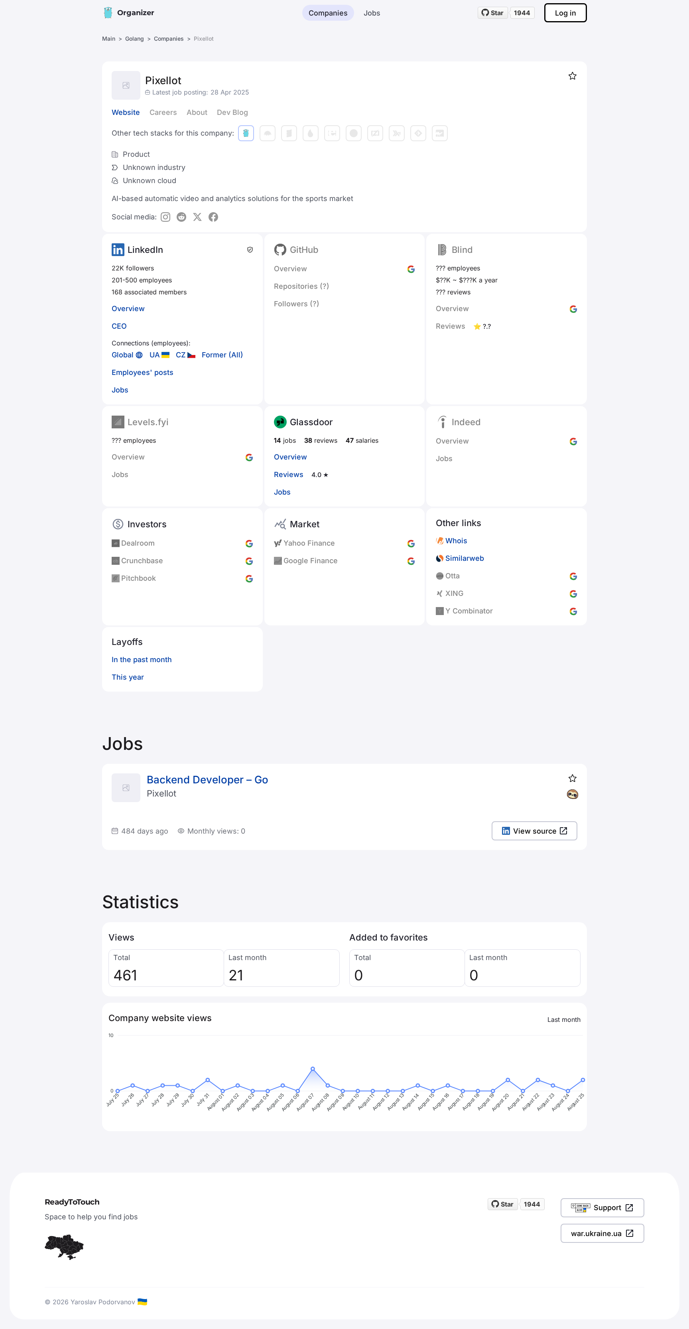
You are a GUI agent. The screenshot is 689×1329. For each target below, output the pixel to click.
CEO (119, 326)
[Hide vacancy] (573, 794)
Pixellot (161, 793)
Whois (456, 540)
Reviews (288, 474)
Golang (134, 38)
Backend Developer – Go (207, 779)
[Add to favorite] (573, 76)
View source (535, 831)
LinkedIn (145, 250)
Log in (565, 13)
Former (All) (222, 355)
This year (128, 677)
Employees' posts (142, 372)
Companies (328, 13)
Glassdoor (311, 422)
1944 (522, 13)
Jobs (372, 13)
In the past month (142, 659)
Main (108, 38)
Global (123, 355)
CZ (181, 355)
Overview (128, 308)
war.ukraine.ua (596, 1233)
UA (155, 355)
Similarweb (464, 558)
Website (126, 112)
